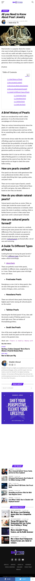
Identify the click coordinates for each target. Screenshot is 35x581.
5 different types (12, 256)
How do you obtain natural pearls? (18, 85)
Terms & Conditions (10, 567)
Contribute (28, 564)
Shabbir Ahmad (12, 22)
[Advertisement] (17, 444)
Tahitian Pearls (20, 101)
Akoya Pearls (10, 263)
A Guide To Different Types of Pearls (18, 92)
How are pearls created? (15, 82)
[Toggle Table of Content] (27, 75)
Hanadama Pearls (21, 98)
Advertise (13, 564)
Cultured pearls (12, 239)
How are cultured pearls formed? (17, 89)
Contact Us (20, 564)
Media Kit (18, 569)
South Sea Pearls (20, 104)
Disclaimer (19, 567)
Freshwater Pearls (21, 95)
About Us (6, 564)
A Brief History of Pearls (15, 79)
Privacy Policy (28, 567)
